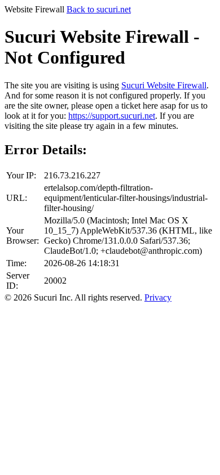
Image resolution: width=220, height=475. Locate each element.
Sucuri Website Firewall (163, 85)
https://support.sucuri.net (111, 115)
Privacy (157, 297)
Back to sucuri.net (99, 9)
